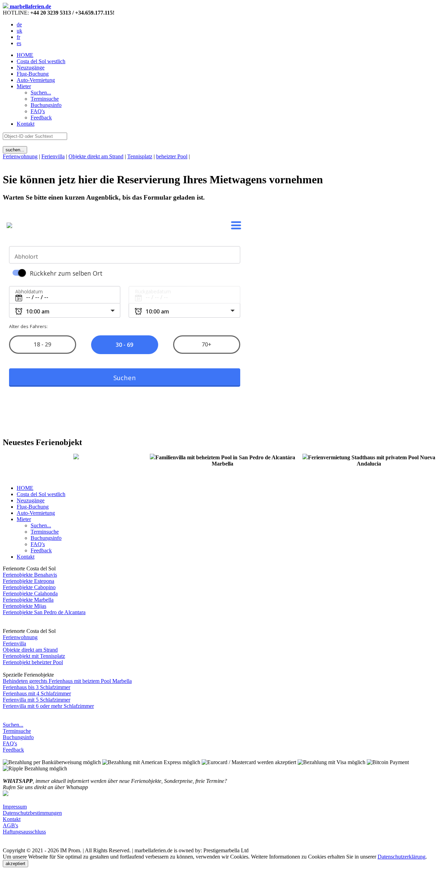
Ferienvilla (53, 156)
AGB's (10, 825)
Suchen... (13, 725)
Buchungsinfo (18, 737)
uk (19, 31)
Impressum (15, 807)
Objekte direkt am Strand (95, 156)
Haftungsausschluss (24, 832)
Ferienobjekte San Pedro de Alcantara (44, 612)
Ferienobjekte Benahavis (30, 575)
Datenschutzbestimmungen (32, 813)
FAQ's (10, 743)
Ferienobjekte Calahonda (30, 593)
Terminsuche (17, 731)
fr (18, 37)
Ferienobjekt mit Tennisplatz (34, 656)
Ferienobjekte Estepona (28, 581)
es (19, 43)
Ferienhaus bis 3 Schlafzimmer (36, 687)
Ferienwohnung (20, 156)
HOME (25, 55)
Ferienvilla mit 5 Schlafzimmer (36, 700)
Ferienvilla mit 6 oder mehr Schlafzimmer (48, 706)
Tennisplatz (139, 156)
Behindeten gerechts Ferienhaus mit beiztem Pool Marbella (67, 681)
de (19, 24)
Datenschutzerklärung (402, 857)
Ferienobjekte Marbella (28, 600)
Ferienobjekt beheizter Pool (33, 662)
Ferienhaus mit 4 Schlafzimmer (37, 693)
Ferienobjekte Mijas (24, 606)
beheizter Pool (171, 156)
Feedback (13, 750)
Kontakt (25, 124)
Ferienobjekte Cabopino (29, 587)
